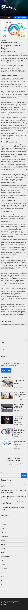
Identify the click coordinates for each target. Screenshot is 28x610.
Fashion (3, 540)
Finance (3, 544)
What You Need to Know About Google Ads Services (19, 443)
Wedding (3, 593)
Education (3, 532)
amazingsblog (17, 446)
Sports (2, 576)
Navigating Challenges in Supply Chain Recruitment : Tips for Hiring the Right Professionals (13, 497)
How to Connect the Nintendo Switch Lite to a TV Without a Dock (20, 407)
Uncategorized (4, 589)
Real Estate (4, 568)
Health (2, 552)
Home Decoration (5, 556)
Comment (4, 330)
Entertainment (4, 536)
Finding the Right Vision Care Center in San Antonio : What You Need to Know (13, 491)
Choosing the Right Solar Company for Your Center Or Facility (13, 508)
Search (3, 472)
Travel (2, 585)
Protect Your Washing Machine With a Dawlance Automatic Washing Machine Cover (19, 433)
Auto (2, 520)
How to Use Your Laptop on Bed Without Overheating (19, 382)
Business (3, 524)
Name (3, 342)
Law (2, 560)
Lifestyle (3, 564)
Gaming (3, 548)
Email (3, 349)
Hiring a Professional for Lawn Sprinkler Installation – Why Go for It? (14, 485)
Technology (3, 40)
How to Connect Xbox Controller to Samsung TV (19, 394)
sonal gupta (3, 51)
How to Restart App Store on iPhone (18, 418)
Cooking (3, 528)
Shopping (3, 572)
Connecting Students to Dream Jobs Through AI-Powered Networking (12, 502)
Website (3, 356)
